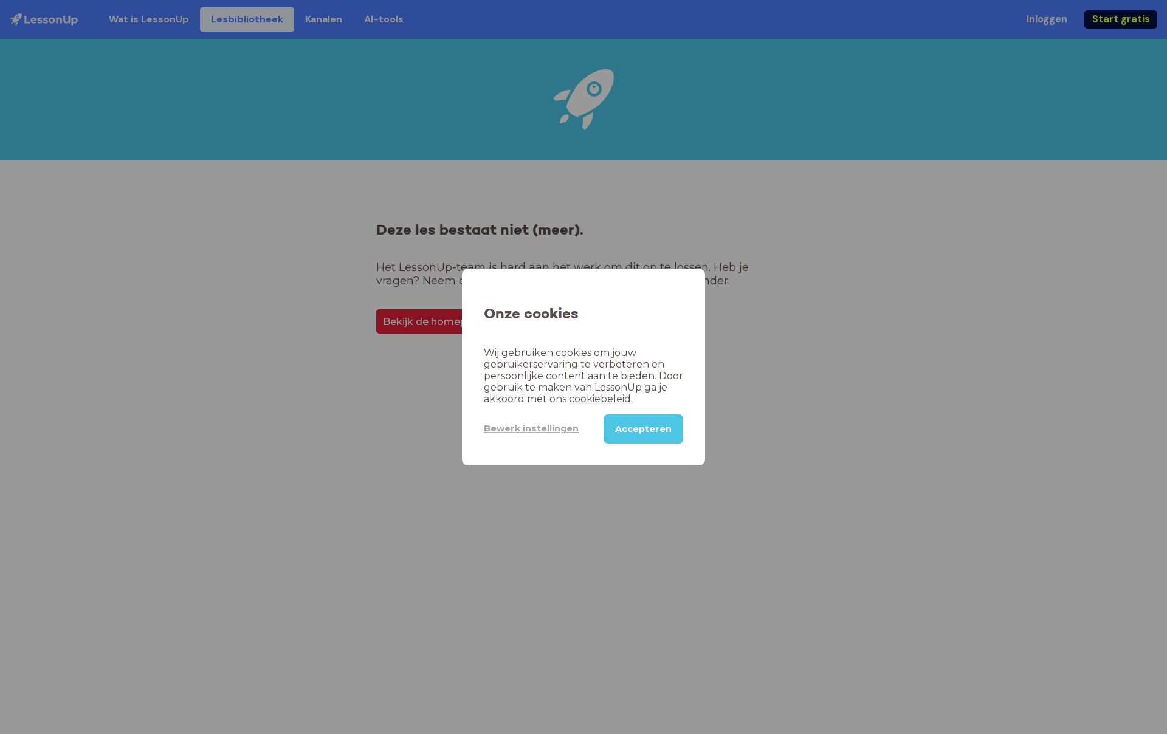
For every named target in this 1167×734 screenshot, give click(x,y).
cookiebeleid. (601, 399)
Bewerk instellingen (531, 428)
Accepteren (643, 429)
